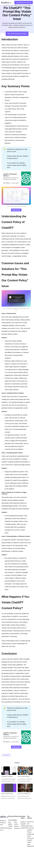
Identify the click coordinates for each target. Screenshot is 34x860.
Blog (15, 820)
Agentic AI (23, 822)
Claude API (24, 828)
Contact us (17, 828)
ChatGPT (7, 755)
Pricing (10, 826)
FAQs (9, 828)
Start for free (16, 210)
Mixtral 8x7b (30, 846)
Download (11, 820)
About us (16, 826)
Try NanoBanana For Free (23, 2)
